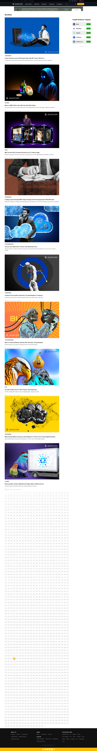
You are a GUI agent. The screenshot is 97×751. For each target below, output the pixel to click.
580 (20, 563)
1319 (28, 653)
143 (20, 509)
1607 (62, 686)
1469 (62, 669)
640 (59, 568)
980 (45, 610)
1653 (62, 692)
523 (53, 554)
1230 (37, 641)
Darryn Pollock (8, 299)
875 (8, 599)
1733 (28, 703)
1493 (65, 672)
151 (42, 509)
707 (53, 577)
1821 (17, 714)
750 (45, 582)
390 (67, 538)
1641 (28, 692)
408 (53, 540)
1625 (48, 689)
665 (65, 571)
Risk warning (55, 738)
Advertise (67, 4)
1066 (28, 622)
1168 (56, 633)
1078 (62, 622)
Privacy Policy (48, 738)
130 (48, 507)
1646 (42, 692)
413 (67, 540)
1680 (9, 697)
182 (64, 512)
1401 (65, 661)
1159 (31, 633)
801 (59, 588)
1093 (39, 625)
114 (67, 504)
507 (8, 554)
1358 (9, 658)
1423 (62, 664)
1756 (28, 706)
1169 (59, 633)
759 (6, 585)
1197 (8, 639)
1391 (37, 661)
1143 (51, 630)
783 (8, 588)
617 (59, 566)
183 (67, 512)
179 (56, 512)
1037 (11, 619)
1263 (65, 644)
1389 (31, 661)
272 (59, 524)
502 (59, 552)
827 (67, 591)
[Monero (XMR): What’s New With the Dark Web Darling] (32, 100)
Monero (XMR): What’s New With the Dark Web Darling (20, 105)
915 (56, 602)
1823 (23, 714)
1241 (67, 641)
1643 (34, 692)
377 (31, 538)
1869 (23, 720)
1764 (51, 706)
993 (17, 613)
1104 (6, 627)
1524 (23, 678)
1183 (34, 636)
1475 (14, 672)
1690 (37, 697)
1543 (11, 681)
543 (45, 557)
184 (6, 515)
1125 (65, 627)
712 (67, 577)
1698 (59, 697)
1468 (59, 669)
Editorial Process (22, 736)
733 (62, 580)
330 (28, 532)
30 (25, 495)
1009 (62, 613)
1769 (65, 706)
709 (59, 577)
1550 (31, 681)
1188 (48, 636)
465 (20, 549)
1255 (42, 644)
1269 (17, 647)
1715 (42, 700)
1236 (54, 641)
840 (39, 594)
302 (14, 529)
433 (59, 543)
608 (34, 566)
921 (8, 605)
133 (56, 507)
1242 (6, 644)
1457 (28, 669)
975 (31, 610)
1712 (34, 700)
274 (65, 524)
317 (56, 529)
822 (53, 591)
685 (56, 574)
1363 (23, 658)
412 (64, 540)
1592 (20, 686)
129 (45, 507)
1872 (31, 720)
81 (39, 501)
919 (67, 602)
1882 (59, 720)
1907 (65, 723)
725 (39, 580)
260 (25, 524)
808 (14, 591)
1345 (37, 655)
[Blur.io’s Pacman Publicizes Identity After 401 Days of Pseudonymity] (32, 337)
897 (6, 602)
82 (42, 501)
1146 (59, 630)
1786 (48, 709)
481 (64, 549)
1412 (31, 664)
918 (64, 602)
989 (6, 613)
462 (11, 549)
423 (31, 543)
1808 (45, 712)
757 (65, 582)
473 (42, 549)
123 (28, 507)
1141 (45, 630)
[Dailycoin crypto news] (18, 4)
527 (65, 554)
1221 (11, 641)
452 (48, 546)
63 (53, 498)
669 (11, 574)
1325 (45, 653)
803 (65, 588)
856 (20, 596)
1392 (39, 661)
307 (28, 529)
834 (22, 594)
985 (59, 610)
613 (48, 566)
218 (36, 518)
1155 (20, 633)
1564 (6, 683)
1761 (42, 706)
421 (25, 543)
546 (53, 557)
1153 (14, 633)
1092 (37, 625)
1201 (20, 639)
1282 (53, 647)
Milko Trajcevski (8, 252)
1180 (25, 636)
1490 (56, 672)
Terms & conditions (41, 741)
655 (37, 571)
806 (8, 591)
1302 (45, 650)
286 (34, 526)
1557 (51, 681)
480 (62, 549)
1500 (20, 675)
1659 (14, 695)
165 (17, 512)
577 (11, 563)
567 (48, 560)
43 (62, 495)
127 (39, 507)
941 (65, 605)
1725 (6, 703)
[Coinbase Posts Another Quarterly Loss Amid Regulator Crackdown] (32, 290)
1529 (37, 678)
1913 (17, 726)
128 (42, 507)
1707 (20, 700)
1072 (45, 622)
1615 (20, 689)
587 (39, 563)
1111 (25, 627)
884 (34, 599)
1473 (9, 672)
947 (17, 608)
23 (5, 495)
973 (25, 610)
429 (48, 543)
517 (36, 554)
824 (59, 591)
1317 (22, 653)
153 (48, 509)
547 (56, 557)
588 (42, 563)
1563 (68, 681)
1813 (59, 712)
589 (45, 563)
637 (51, 568)
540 (37, 557)
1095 (45, 625)
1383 (14, 661)
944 (8, 608)
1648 (48, 692)
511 (19, 554)
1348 (45, 655)
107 (48, 504)
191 (25, 515)
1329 (56, 653)
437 (6, 546)
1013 (8, 616)
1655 (68, 692)
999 (34, 613)
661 (53, 571)
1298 (34, 650)
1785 (45, 709)
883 (31, 599)
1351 (53, 655)
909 (39, 602)
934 (45, 605)
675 (28, 574)
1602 (48, 686)
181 (62, 512)
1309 (65, 650)
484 (8, 552)
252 (67, 521)
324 (11, 532)
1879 (51, 720)
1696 (54, 697)
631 (34, 568)
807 (11, 591)
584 (31, 563)
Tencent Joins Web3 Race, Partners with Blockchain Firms (21, 246)
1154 (17, 633)
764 (20, 585)
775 (51, 585)
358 (42, 535)
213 (22, 518)
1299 (37, 650)
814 (31, 591)
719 (22, 580)
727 (45, 580)
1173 (6, 636)
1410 (25, 664)
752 (51, 582)
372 (17, 538)
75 (22, 501)
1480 (28, 672)
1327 (51, 653)
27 (17, 495)
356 (37, 535)
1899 (42, 723)
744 (28, 582)
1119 (48, 627)
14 (45, 493)
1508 (42, 675)
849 (65, 594)
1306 (56, 650)
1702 (6, 700)
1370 (42, 658)
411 (62, 540)
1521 (14, 678)
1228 (31, 641)
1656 (6, 695)
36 (42, 495)
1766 (56, 706)
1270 (20, 647)
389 (65, 538)
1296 (28, 650)
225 (56, 518)
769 (34, 585)
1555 (45, 681)
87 (56, 501)
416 (11, 543)
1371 (45, 658)
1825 (28, 714)
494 (37, 552)
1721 (59, 700)
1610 (6, 689)
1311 (6, 653)
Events (38, 734)
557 (20, 560)
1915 (23, 726)
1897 (37, 723)
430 (51, 543)
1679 (6, 697)
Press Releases (8, 55)
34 (36, 495)
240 (34, 521)
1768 (62, 706)
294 (56, 526)
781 (67, 585)
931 (36, 605)
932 (39, 605)
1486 (45, 672)
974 (28, 610)
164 (14, 512)
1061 (14, 622)
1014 (11, 616)
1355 (65, 655)
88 (59, 501)
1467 (56, 669)
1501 (23, 675)
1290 (11, 650)
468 (28, 549)
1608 (65, 686)
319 (62, 529)
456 (59, 546)
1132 (20, 630)
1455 (23, 669)
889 (48, 599)
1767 (59, 706)
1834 (54, 714)
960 (53, 608)
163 (11, 512)
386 (56, 538)
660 (51, 571)
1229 (34, 641)
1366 (31, 658)
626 (20, 568)
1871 (28, 720)
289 (42, 526)
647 (14, 571)
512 (22, 554)
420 (23, 543)
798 (51, 588)
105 (42, 504)
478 (56, 549)
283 (25, 526)
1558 (54, 681)
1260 (56, 644)
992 (14, 613)
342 (62, 532)
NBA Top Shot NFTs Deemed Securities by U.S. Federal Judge (22, 152)
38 (47, 495)
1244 (11, 644)
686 (59, 574)
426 (39, 543)
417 (14, 543)
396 (20, 540)
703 (42, 577)
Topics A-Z (50, 734)
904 (25, 602)
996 (25, 613)
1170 (62, 633)
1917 (28, 726)
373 (20, 538)
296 (62, 526)
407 (51, 540)
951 (28, 608)
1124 (62, 627)
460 (6, 549)
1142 (48, 630)
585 (34, 563)
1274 (31, 647)
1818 (8, 714)
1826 (31, 714)
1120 (51, 627)
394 (14, 540)
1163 (42, 633)
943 (6, 608)
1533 (48, 678)
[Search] (75, 4)
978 (39, 610)
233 (14, 521)
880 (22, 599)
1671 (48, 695)
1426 (6, 667)
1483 (37, 672)
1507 (39, 675)
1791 (62, 709)
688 (65, 574)
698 (28, 577)
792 (34, 588)
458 (65, 546)
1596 (31, 686)
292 (51, 526)
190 (22, 515)
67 (64, 498)
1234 (48, 641)
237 (25, 521)
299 (6, 529)
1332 (65, 653)
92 (5, 504)
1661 (20, 695)
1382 (11, 661)
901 (17, 602)
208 (8, 518)
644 (6, 571)
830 (11, 594)
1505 (34, 675)
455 (56, 546)
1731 (22, 703)
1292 (17, 650)
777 (56, 585)
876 (11, 599)
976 (34, 610)
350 (20, 535)
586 (37, 563)
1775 (17, 709)
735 (67, 580)
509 (14, 554)
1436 (34, 667)
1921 (39, 726)
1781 (34, 709)
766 (25, 585)
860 (31, 596)
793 (36, 588)
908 (37, 602)
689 (67, 574)
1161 (36, 633)
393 (11, 540)
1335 (9, 655)
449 (39, 546)
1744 (59, 703)
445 (28, 546)
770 (36, 585)
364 (59, 535)
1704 (11, 700)
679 (39, 574)
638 (53, 568)
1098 (54, 625)
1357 (6, 658)
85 (50, 501)
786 (17, 588)
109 (53, 504)
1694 (48, 697)
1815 (65, 712)
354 (31, 535)
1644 (37, 692)
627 (22, 568)
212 (20, 518)
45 (67, 495)
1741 (51, 703)
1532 (45, 678)
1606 (59, 686)
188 (17, 515)
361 (50, 535)
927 (25, 605)
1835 (56, 714)
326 (17, 532)
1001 (39, 613)
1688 (31, 697)
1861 (65, 717)
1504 (31, 675)
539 (34, 557)
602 (17, 566)
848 (62, 594)
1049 (45, 619)
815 (34, 591)
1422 (59, 664)
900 (14, 602)
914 (53, 602)
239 (31, 521)
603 (20, 566)
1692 (42, 697)
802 (62, 588)
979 (42, 610)
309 (34, 529)
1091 (34, 625)
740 (17, 582)
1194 (65, 636)
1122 (56, 627)
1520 (11, 678)
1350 (51, 655)
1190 (53, 636)
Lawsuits (74, 734)
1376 (59, 658)
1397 (54, 661)
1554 (42, 681)
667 (6, 574)
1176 (14, 636)
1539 (65, 678)
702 (39, 577)
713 (6, 580)
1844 (17, 717)
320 (65, 529)
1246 (17, 644)
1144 (53, 630)
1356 (68, 655)
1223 (17, 641)
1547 (23, 681)
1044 (31, 619)
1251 (31, 644)
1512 (53, 675)
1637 (17, 692)
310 (36, 529)
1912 (14, 726)
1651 (56, 692)
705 (48, 577)
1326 (48, 653)
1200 (17, 639)
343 (65, 532)
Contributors (24, 734)
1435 (31, 667)
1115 (36, 627)
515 (31, 554)
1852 (39, 717)
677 (34, 574)
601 (14, 566)
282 (22, 526)
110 (56, 504)
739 (14, 582)
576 (8, 563)
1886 (6, 723)
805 (6, 591)
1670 (45, 695)
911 (45, 602)
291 (48, 526)
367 (67, 535)
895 (65, 599)
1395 (48, 661)
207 (6, 518)
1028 (51, 616)
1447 (65, 667)
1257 (48, 644)
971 (20, 610)
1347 (42, 655)
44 (64, 495)
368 (6, 538)
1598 (37, 686)
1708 (23, 700)
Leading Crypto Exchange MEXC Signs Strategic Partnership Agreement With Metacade (29, 199)
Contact (18, 734)
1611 (8, 689)
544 (48, 557)
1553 (39, 681)
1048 (42, 619)
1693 (45, 697)
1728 (14, 703)
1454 (20, 669)
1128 (8, 630)
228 (65, 518)
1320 (31, 653)
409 (56, 540)
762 (14, 585)
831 (14, 594)
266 (42, 524)
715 (11, 580)
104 (39, 504)
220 (42, 518)
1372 (48, 658)
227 (62, 518)
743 (25, 582)
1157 (25, 633)
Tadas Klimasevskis (9, 156)
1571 (25, 683)
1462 (42, 669)
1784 (42, 709)
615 (53, 566)
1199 (14, 639)
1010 (65, 613)
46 (5, 498)
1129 (11, 630)
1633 (6, 692)
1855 (48, 717)
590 (48, 563)
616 (56, 566)
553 (8, 560)
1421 (56, 664)
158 (62, 509)
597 (67, 563)
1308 (62, 650)
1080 (68, 622)
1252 (34, 644)
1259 (54, 644)
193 (31, 515)
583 (28, 563)
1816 (67, 712)
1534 (51, 678)
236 (22, 521)
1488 (51, 672)
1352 (56, 655)
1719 (53, 700)
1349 (48, 655)
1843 (14, 717)
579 (17, 563)
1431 (20, 667)
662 (56, 571)
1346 (39, 655)
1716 (45, 700)
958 (48, 608)
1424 (65, 664)
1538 (62, 678)
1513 (56, 675)
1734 (31, 703)
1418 (48, 664)
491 (28, 552)
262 (31, 524)
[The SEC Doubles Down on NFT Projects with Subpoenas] (32, 384)
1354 (62, 655)
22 (67, 493)
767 (28, 585)
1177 (17, 636)
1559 (56, 681)
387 (59, 538)
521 (48, 554)
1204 (28, 639)
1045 (34, 619)
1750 (11, 706)
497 (45, 552)
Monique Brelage (9, 346)
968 (11, 610)
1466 (54, 669)
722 (31, 580)
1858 (56, 717)
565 (42, 560)
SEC (70, 734)
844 (51, 594)
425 (37, 543)
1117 (42, 627)
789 (25, 588)
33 (33, 495)
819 (45, 591)
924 (17, 605)
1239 (62, 641)
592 (53, 563)
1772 (9, 709)
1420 (54, 664)
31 (28, 495)
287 (36, 526)
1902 (51, 723)
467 (25, 549)
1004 (48, 613)
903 (23, 602)
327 (20, 532)
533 (17, 557)
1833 (51, 714)
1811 (53, 712)
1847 (25, 717)
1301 (42, 650)
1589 (11, 686)
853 (11, 596)
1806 (39, 712)
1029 (54, 616)
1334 (6, 655)
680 (42, 574)
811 (22, 591)
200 (51, 515)
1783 (39, 709)
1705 (14, 700)
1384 (17, 661)
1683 (17, 697)
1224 (20, 641)
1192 (59, 636)
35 (39, 495)
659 (48, 571)
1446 (62, 667)
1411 (28, 664)
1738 (42, 703)
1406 (14, 664)
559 (25, 560)
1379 (68, 658)
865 (45, 596)
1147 (62, 630)
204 (62, 515)
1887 (9, 723)
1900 (45, 723)
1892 (23, 723)
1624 (45, 689)
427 (42, 543)
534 (20, 557)
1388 (28, 661)
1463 (45, 669)
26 (14, 495)
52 (22, 498)
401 (34, 540)
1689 (34, 697)
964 (65, 608)
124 (31, 507)
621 (6, 568)
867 (51, 596)
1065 (25, 622)
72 (14, 501)
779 (62, 585)
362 (53, 535)
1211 (48, 639)
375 (25, 538)
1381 (8, 661)
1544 (14, 681)
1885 (68, 720)
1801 (25, 712)
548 (59, 557)
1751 (14, 706)
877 (14, 599)
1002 (42, 613)
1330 (59, 653)
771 (39, 585)
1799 (20, 712)
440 (14, 546)
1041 (23, 619)
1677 (65, 695)
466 (23, 549)
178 (53, 512)
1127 (6, 630)
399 (28, 540)
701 (36, 577)
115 (5, 507)
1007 (56, 613)
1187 (45, 636)
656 (39, 571)
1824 (25, 714)
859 (28, 596)
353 (28, 535)
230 (6, 521)
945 (11, 608)
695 (20, 577)
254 (8, 524)
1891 (20, 723)
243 (42, 521)
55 (31, 498)
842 (45, 594)
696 (23, 577)
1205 (31, 639)
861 (34, 596)
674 (25, 574)
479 (59, 549)
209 (11, 518)
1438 (39, 667)
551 (67, 557)
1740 (48, 703)
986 (62, 610)
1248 (23, 644)
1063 (20, 622)
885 (36, 599)
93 (8, 504)
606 (28, 566)
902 (20, 602)
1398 (56, 661)
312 (42, 529)
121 (22, 507)
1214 (56, 639)
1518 (6, 678)
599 (8, 566)
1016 (17, 616)
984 (56, 610)
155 (53, 509)
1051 (51, 619)
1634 (9, 692)
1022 (34, 616)
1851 (37, 717)
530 (8, 557)
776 (53, 585)
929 (31, 605)
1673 (54, 695)
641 (62, 568)
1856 (51, 717)
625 (17, 568)
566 (45, 560)
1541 (6, 681)
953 (34, 608)
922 (11, 605)
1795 (9, 712)
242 (39, 521)
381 (42, 538)
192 (28, 515)
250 (62, 521)
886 (39, 599)
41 (56, 495)
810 (20, 591)
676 (31, 574)
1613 (14, 689)
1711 (31, 700)
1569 (20, 683)
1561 (62, 681)
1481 (31, 672)
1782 (37, 709)
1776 (20, 709)
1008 (59, 613)
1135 (28, 630)
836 (28, 594)
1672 (51, 695)
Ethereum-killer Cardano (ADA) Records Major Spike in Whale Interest (24, 484)
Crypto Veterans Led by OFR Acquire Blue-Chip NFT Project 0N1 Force (24, 58)
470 (34, 549)
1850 (34, 717)
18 (56, 493)
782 (6, 588)
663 (59, 571)
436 (67, 543)
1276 (37, 647)
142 (17, 509)
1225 (23, 641)
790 (28, 588)
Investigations (65, 734)
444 (25, 546)
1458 (31, 669)
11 (36, 493)
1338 (17, 655)
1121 (53, 627)
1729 (17, 703)
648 (17, 571)
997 (28, 613)
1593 (23, 686)
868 (53, 596)
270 (53, 524)
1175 (11, 636)
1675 (59, 695)
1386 (23, 661)
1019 (25, 616)
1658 (11, 695)
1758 (34, 706)
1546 (20, 681)
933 (42, 605)
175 (45, 512)
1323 (39, 653)
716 (14, 580)
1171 (64, 633)
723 (34, 580)
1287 (67, 647)
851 (6, 596)
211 (17, 518)
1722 (62, 700)
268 (48, 524)
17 (53, 493)
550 (65, 557)
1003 (45, 613)
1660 (17, 695)
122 (25, 507)
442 (20, 546)
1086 (20, 625)
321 (67, 529)
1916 (25, 726)
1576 (39, 683)
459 (67, 546)
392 (8, 540)
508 (11, 554)
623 (11, 568)
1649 (51, 692)
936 (51, 605)
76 (25, 501)
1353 (59, 655)
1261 (59, 644)
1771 (6, 709)
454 (53, 546)
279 (14, 526)
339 (53, 532)
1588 (9, 686)
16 (50, 493)
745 (31, 582)
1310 (67, 650)
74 (19, 501)
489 (23, 552)
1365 (28, 658)
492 (31, 552)
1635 (11, 692)
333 (36, 532)
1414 (37, 664)
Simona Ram (8, 109)
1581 (53, 683)
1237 (56, 641)
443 (23, 546)
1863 (6, 720)
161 (5, 512)
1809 (48, 712)
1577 (42, 683)
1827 (34, 714)
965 (67, 608)
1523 (20, 678)
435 (65, 543)
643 (67, 568)
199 (48, 515)
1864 (9, 720)
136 (64, 507)
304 (20, 529)
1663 (25, 695)
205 (65, 515)
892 (56, 599)
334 (39, 532)
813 (28, 591)
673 (22, 574)
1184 (37, 636)
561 (31, 560)
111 (59, 504)
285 (31, 526)
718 (20, 580)
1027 (48, 616)
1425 (68, 664)
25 (11, 495)
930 (34, 605)
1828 (37, 714)
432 (56, 543)
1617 (25, 689)
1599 (40, 686)
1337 (14, 655)
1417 (45, 664)
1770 (68, 706)
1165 (48, 633)
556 (17, 560)
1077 (59, 622)
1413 (34, 664)
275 (67, 524)
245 (48, 521)
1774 (14, 709)
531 (11, 557)
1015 (14, 616)
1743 (56, 703)
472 (39, 549)
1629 (59, 689)
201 (53, 515)
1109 (20, 627)
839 (36, 594)
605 (25, 566)
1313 (11, 653)
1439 (42, 667)
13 (42, 493)
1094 (42, 625)
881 (25, 599)
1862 (68, 717)
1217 (65, 639)
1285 (62, 647)
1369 (39, 658)
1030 (56, 616)
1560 (59, 681)
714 (8, 580)
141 (14, 509)
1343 (31, 655)
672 (20, 574)
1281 (51, 647)
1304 (51, 650)
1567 (14, 683)
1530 (39, 678)
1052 (54, 619)
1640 (25, 692)
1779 (28, 709)
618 (62, 566)
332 (34, 532)
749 (42, 582)
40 (53, 495)
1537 (59, 678)
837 (31, 594)
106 (45, 504)
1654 (65, 692)
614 (50, 566)
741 (20, 582)
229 (67, 518)
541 (39, 557)
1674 (56, 695)
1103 (67, 625)
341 (59, 532)
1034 (68, 616)
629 (28, 568)
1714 (39, 700)
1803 (31, 712)
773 (45, 585)
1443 (54, 667)
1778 (25, 709)
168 (25, 512)
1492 (62, 672)
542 (42, 557)
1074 (51, 622)
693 (14, 577)
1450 (9, 669)
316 (53, 529)
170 (31, 512)
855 (17, 596)
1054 (59, 619)
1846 (23, 717)
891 (53, 599)
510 (17, 554)
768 (31, 585)
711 (64, 577)
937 (53, 605)
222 (48, 518)
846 (56, 594)
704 (45, 577)
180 (59, 512)
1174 (8, 636)
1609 (68, 686)
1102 (65, 625)
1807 (42, 712)
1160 (34, 633)
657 (42, 571)
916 (59, 602)
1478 (23, 672)
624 (14, 568)
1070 (39, 622)
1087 (23, 625)
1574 (34, 683)
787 (20, 588)
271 (56, 524)
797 (48, 588)
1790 (59, 709)
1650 (54, 692)
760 (8, 585)
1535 (54, 678)
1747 (68, 703)
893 (59, 599)
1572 (28, 683)
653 (31, 571)
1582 (56, 683)
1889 (14, 723)
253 (6, 524)
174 (42, 512)
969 (14, 610)
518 (39, 554)
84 (47, 501)
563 (37, 560)
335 (42, 532)
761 (11, 585)
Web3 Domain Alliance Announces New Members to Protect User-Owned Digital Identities (30, 437)
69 (5, 501)
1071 (42, 622)
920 (6, 605)
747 (36, 582)
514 (28, 554)
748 (39, 582)
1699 (62, 697)
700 (34, 577)
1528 (34, 678)
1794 (6, 712)
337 (48, 532)
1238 (59, 641)
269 (51, 524)
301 (11, 529)
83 (45, 501)
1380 (6, 661)
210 (14, 518)
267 (45, 524)
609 (37, 566)
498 (48, 552)
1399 (59, 661)
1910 (8, 726)
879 (20, 599)
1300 (39, 650)
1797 (14, 712)
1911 (11, 726)
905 (28, 602)
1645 (40, 692)
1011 (67, 613)
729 (51, 580)
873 (67, 596)
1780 (31, 709)
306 (25, 529)
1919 (34, 726)
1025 (42, 616)
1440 (45, 667)
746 (34, 582)
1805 (37, 712)
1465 (51, 669)
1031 (59, 616)
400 (31, 540)
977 (36, 610)
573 (65, 560)
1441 (48, 667)
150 (39, 509)
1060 (11, 622)
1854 (45, 717)
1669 (42, 695)
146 (28, 509)
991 (11, 613)
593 (56, 563)
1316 (20, 653)
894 (62, 599)
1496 (9, 675)
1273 (28, 647)
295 (59, 526)
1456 (25, 669)
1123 (59, 627)
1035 (6, 619)
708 (56, 577)
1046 (37, 619)
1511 (50, 675)
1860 (62, 717)
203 (59, 515)
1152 (11, 633)
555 (14, 560)
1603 (51, 686)
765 (23, 585)
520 (45, 554)
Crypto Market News (9, 244)
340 (56, 532)
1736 (37, 703)
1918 (31, 726)
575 (6, 563)
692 (11, 577)
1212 (51, 639)
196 (39, 515)
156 (56, 509)
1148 (65, 630)
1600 (42, 686)
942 (67, 605)
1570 (23, 683)
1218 (67, 639)
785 (14, 588)
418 (17, 543)
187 (14, 515)
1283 (56, 647)
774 (48, 585)
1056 (65, 619)
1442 (51, 667)
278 (11, 526)
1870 (25, 720)
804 (67, 588)
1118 (45, 627)
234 (17, 521)
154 (50, 509)
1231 (39, 641)
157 (59, 509)
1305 (54, 650)
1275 (34, 647)
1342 (28, 655)
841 (42, 594)
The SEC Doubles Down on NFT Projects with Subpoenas (21, 389)
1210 (45, 639)
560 (28, 560)
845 (53, 594)
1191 (56, 636)
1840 (6, 717)
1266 (9, 647)
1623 (42, 689)
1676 (62, 695)
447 (34, 546)
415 (8, 543)
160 (67, 509)
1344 (34, 655)
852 (8, 596)
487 (17, 552)
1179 (23, 636)
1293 (20, 650)
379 (36, 538)
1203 (25, 639)
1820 (14, 714)
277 (8, 526)
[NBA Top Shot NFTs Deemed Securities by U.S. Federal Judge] (32, 147)
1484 (39, 672)
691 (8, 577)
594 (59, 563)
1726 (9, 703)
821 (50, 591)
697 (25, 577)
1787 (51, 709)
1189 (51, 636)
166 (20, 512)
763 (17, 585)
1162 (39, 633)
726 (42, 580)
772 (42, 585)
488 (20, 552)
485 (11, 552)
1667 (37, 695)
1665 (31, 695)
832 (17, 594)
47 (8, 498)
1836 (59, 714)
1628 (56, 689)
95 (14, 504)
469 (31, 549)
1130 (14, 630)
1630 (62, 689)
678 (36, 574)
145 (25, 509)
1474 (11, 672)
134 (59, 507)
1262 (62, 644)
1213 (53, 639)
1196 (6, 639)
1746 (65, 703)
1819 (11, 714)
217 (34, 518)
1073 (48, 622)
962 (59, 608)
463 (14, 549)
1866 (14, 720)
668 (8, 574)
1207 (37, 639)
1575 (37, 683)
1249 (25, 644)
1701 (67, 697)
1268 (14, 647)
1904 (56, 723)
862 (36, 596)
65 (59, 498)
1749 (9, 706)
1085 (17, 625)
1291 (14, 650)
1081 (6, 625)
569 (53, 560)
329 (25, 532)
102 (34, 504)
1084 (14, 625)
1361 (17, 658)
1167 (53, 633)
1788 (53, 709)
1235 (51, 641)
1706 (17, 700)
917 (62, 602)
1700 (65, 697)
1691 (39, 697)
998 (31, 613)
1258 (51, 644)
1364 (25, 658)
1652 (59, 692)
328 (22, 532)
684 (53, 574)
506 (6, 554)
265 (39, 524)
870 (59, 596)
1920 (37, 726)
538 (31, 557)
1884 (65, 720)
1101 (62, 625)
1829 (39, 714)
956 (42, 608)
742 (22, 582)
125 (34, 507)
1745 (62, 703)
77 (28, 501)
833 (20, 594)
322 (6, 532)
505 (67, 552)
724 (36, 580)
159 (65, 509)
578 (14, 563)
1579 (48, 683)
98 (22, 504)
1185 (39, 636)
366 (65, 535)
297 (65, 526)
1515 (62, 675)
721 (28, 580)
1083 (11, 625)
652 (28, 571)
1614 (17, 689)
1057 (68, 619)
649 (20, 571)
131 (50, 507)
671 (17, 574)
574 (67, 560)
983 (53, 610)
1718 (51, 700)
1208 (39, 639)
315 (50, 529)
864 (42, 596)
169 (28, 512)
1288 (6, 650)
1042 (25, 619)
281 (20, 526)
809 (17, 591)
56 (33, 498)
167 (22, 512)
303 (17, 529)
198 (45, 515)
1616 (23, 689)
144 (22, 509)
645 (8, 571)
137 (67, 507)
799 (53, 588)
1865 (11, 720)
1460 (37, 669)
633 (39, 568)
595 (62, 563)
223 (51, 518)
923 (14, 605)
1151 (8, 633)
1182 (31, 636)
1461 (39, 669)
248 (56, 521)
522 (51, 554)
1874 (37, 720)
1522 (17, 678)
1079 (65, 622)
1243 (9, 644)
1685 (23, 697)
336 (45, 532)
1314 (14, 653)
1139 (39, 630)
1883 (62, 720)
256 (14, 524)
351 (22, 535)
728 (48, 580)
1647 (45, 692)
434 (62, 543)
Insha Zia (7, 393)
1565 (9, 683)
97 (19, 504)
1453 (17, 669)
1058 (6, 622)
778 (59, 585)
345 (6, 535)
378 (34, 538)
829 (8, 594)
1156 (23, 633)
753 (53, 582)
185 (8, 515)
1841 (8, 717)
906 (31, 602)
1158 (28, 633)
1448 (68, 667)
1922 (42, 726)
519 (42, 554)
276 (6, 526)
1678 (68, 695)
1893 (25, 723)
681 (45, 574)
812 (25, 591)
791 (31, 588)
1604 (54, 686)
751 (48, 582)
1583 (59, 683)
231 (8, 521)
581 (22, 563)
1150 (6, 633)
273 (62, 524)
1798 (17, 712)
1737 (39, 703)
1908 (68, 723)
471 (36, 549)
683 (51, 574)
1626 (51, 689)
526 (62, 554)
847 (59, 594)
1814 (62, 712)
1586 (68, 683)
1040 (20, 619)
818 (42, 591)
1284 (59, 647)
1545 (17, 681)
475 (48, 549)
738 (11, 582)
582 (25, 563)
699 (31, 577)
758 (67, 582)
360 (48, 535)
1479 (25, 672)
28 (19, 495)
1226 (25, 641)
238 (28, 521)
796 (45, 588)
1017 (20, 616)
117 (11, 507)
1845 (20, 717)
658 (45, 571)
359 (45, 535)
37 (45, 495)
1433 (25, 667)
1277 (39, 647)
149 (36, 509)
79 (33, 501)
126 (36, 507)
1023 (37, 616)
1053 (56, 619)
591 (50, 563)
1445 (59, 667)
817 (39, 591)
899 (11, 602)
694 (17, 577)
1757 (31, 706)
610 (39, 566)
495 (39, 552)
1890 (17, 723)
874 (6, 599)
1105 (8, 627)
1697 (56, 697)
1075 (54, 622)
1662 (23, 695)
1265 (6, 647)
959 (51, 608)
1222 (14, 641)
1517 (67, 675)
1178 (20, 636)
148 (34, 509)
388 (62, 538)
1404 (9, 664)
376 (28, 538)
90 (64, 501)
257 (17, 524)
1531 (42, 678)
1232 (42, 641)
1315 (17, 653)
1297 (31, 650)
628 (25, 568)
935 (48, 605)
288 (39, 526)
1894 (28, 723)
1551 (34, 681)
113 (64, 504)
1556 (48, 681)
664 (62, 571)
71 (11, 501)
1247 (20, 644)
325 (14, 532)
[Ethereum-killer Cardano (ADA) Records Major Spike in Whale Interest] (32, 479)
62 (50, 498)
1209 (42, 639)
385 (53, 538)
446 (31, 546)
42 (59, 495)
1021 (31, 616)
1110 (22, 627)
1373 (51, 658)
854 (14, 596)
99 (25, 504)
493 (34, 552)
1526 (28, 678)
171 (33, 512)
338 (51, 532)
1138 (36, 630)
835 (25, 594)
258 (20, 524)
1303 (48, 650)
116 (8, 507)
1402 (68, 661)
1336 (11, 655)
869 (56, 596)
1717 (48, 700)
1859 (59, 717)
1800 (23, 712)
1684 (20, 697)
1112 (28, 627)
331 (31, 532)
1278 (42, 647)
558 (23, 560)
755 (59, 582)
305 (23, 529)
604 (23, 566)
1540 (68, 678)
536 (25, 557)
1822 (20, 714)
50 (17, 498)
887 (42, 599)
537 (28, 557)
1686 (25, 697)
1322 (37, 653)
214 (25, 518)
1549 (28, 681)
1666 (34, 695)
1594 (25, 686)
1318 (25, 653)
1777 (23, 709)
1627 (54, 689)
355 (34, 535)
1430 (17, 667)
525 (59, 554)
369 (8, 538)
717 (17, 580)
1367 (34, 658)
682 (48, 574)
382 (45, 538)
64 (56, 498)
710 (62, 577)
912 (48, 602)
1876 (42, 720)
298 (67, 526)
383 (48, 538)
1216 (62, 639)
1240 (65, 641)
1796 (11, 712)
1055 (62, 619)
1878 (48, 720)
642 (65, 568)
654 (34, 571)
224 (53, 518)
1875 (39, 720)
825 (62, 591)
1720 (56, 700)
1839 (68, 714)
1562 (65, 681)
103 (36, 504)
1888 (11, 723)
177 (50, 512)
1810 (51, 712)
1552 (37, 681)
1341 (25, 655)
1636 (14, 692)
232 (11, 521)
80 (36, 501)
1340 (23, 655)
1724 (68, 700)
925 (20, 605)
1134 (25, 630)
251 (64, 521)
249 (59, 521)
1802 (28, 712)
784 (11, 588)
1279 (45, 647)
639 (56, 568)
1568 (17, 683)
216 (31, 518)
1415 (39, 664)
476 (51, 549)
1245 (14, 644)
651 (25, 571)
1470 (65, 669)
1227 (28, 641)
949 (23, 608)
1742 (54, 703)
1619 (31, 689)
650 (23, 571)
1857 (54, 717)
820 (48, 591)
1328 (53, 653)
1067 (31, 622)
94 (11, 504)
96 (17, 504)
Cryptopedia (43, 734)
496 (42, 552)
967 (8, 610)
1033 (65, 616)
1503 (28, 675)
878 (17, 599)
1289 (9, 650)
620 (67, 566)
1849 (31, 717)
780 (65, 585)
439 (11, 546)
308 (31, 529)
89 (62, 501)
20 (62, 493)
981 (48, 610)
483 (6, 552)
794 (39, 588)
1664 (28, 695)
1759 (37, 706)
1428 (11, 667)
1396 (51, 661)
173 (39, 512)
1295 (25, 650)
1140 (42, 630)
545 (51, 557)
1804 (34, 712)
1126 (67, 627)
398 (25, 540)
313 (45, 529)
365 (62, 535)
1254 (39, 644)
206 (67, 515)
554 (11, 560)
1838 (65, 714)
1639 (23, 692)
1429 (14, 667)
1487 (48, 672)
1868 (20, 720)
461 (8, 549)
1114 (34, 627)
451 (45, 546)
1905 (59, 723)
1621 (37, 689)
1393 (42, 661)
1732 (25, 703)
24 (8, 495)
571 (59, 560)
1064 (23, 622)
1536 (56, 678)
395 (17, 540)
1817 (6, 714)
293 (53, 526)
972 (22, 610)
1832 (48, 714)
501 (56, 552)
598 (6, 566)
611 (42, 566)
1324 (42, 653)
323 (8, 532)
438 (8, 546)
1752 (17, 706)
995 (23, 613)
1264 (68, 644)
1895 (31, 723)
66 (62, 498)
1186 (42, 636)
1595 (28, 686)
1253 (37, 644)
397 (22, 540)
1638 (20, 692)
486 (14, 552)
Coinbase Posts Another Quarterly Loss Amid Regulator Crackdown (24, 295)
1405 (11, 664)
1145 (56, 630)
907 (34, 602)
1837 (62, 714)
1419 (51, 664)
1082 (9, 625)
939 (59, 605)
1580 (51, 683)
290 (45, 526)
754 (56, 582)
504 (65, 552)
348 (14, 535)
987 (65, 610)
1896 (34, 723)
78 (31, 501)
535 (23, 557)
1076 (56, 622)
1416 (42, 664)
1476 (17, 672)
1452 (14, 669)
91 (67, 501)
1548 (25, 681)
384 (51, 538)
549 (62, 557)
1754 (23, 706)
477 (53, 549)
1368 (37, 658)
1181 (28, 636)
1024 (39, 616)
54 (28, 498)
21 (64, 493)
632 (36, 568)
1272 (25, 647)
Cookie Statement (40, 738)
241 (36, 521)
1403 (6, 664)
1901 (48, 723)
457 (62, 546)
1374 (54, 658)
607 (31, 566)
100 (28, 504)
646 (11, 571)
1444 (56, 667)
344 (67, 532)
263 (34, 524)
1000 (37, 613)
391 (6, 540)
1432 (23, 667)
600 (11, 566)
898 (8, 602)
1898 (39, 723)
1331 (62, 653)
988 (67, 610)
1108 (17, 627)
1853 (42, 717)
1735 (34, 703)
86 (53, 501)
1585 (65, 683)
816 (36, 591)
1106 (11, 627)
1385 (20, 661)
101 (31, 504)
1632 (68, 689)
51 (19, 498)
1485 (42, 672)
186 (11, 515)
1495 (6, 675)
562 (34, 560)
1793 (68, 709)
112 (62, 504)
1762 (45, 706)
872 (65, 596)
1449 (6, 669)
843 (48, 594)
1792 (65, 709)
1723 (65, 700)
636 (48, 568)
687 (62, 574)
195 (36, 515)
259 (23, 524)
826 (65, 591)
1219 (6, 641)
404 (42, 540)
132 (53, 507)
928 (28, 605)
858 (25, 596)
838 (34, 594)
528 (67, 554)
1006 (54, 613)
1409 (23, 664)
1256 (45, 644)
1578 (45, 683)
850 (67, 594)
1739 (45, 703)
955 (39, 608)
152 (45, 509)
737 (8, 582)
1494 (68, 672)
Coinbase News (8, 292)
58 (39, 498)
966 (6, 610)
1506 (37, 675)
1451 (11, 669)
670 (14, 574)
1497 (11, 675)
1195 (67, 636)
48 (11, 498)
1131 (17, 630)
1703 (9, 700)
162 (8, 512)
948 (20, 608)
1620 (34, 689)
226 (59, 518)
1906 (62, 723)
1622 (39, 689)
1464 (48, 669)
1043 (28, 619)
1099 (56, 625)
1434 (28, 667)
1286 (65, 647)
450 (42, 546)
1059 (9, 622)
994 (20, 613)
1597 (34, 686)
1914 (20, 726)
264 (37, 524)
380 (39, 538)
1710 (28, 700)
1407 (17, 664)
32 (31, 495)
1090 (31, 625)
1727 (11, 703)
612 (45, 566)
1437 (37, 667)
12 (39, 493)
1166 (51, 633)
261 (28, 524)
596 (65, 563)
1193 (62, 636)
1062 (17, 622)
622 (8, 568)
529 (6, 557)
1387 (25, 661)
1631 (65, 689)
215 (28, 518)
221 (45, 518)
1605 (56, 686)
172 (36, 512)
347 (11, 535)
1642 (31, 692)
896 (67, 599)
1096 (48, 625)
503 (62, 552)
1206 (34, 639)
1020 (28, 616)
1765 (54, 706)
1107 (14, 627)
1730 (20, 703)
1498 (14, 675)
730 (53, 580)
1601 (45, 686)
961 (56, 608)
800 (56, 588)
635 (45, 568)
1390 (34, 661)
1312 (8, 653)
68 (67, 498)
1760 (39, 706)
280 (17, 526)
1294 (23, 650)
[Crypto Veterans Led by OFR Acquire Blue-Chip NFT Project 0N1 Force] (32, 53)
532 (14, 557)
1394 (45, 661)
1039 (17, 619)
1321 (34, 653)
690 (6, 577)
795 (42, 588)
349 (17, 535)
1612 (11, 689)
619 (65, 566)
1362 (20, 658)
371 (14, 538)
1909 (6, 726)
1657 (9, 695)
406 (48, 540)
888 (45, 599)
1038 (14, 619)
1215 (59, 639)
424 (34, 543)
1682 (14, 697)
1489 (54, 672)
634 (42, 568)
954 (37, 608)
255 (11, 524)
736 (6, 582)
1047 (39, 619)
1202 (23, 639)
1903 (54, 723)
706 (51, 577)
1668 (39, 695)
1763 (48, 706)
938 (56, 605)
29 (22, 495)
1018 (23, 616)
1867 (17, 720)
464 (17, 549)
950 (25, 608)
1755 (25, 706)
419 (20, 543)
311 (39, 529)
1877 (45, 720)
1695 (51, 697)
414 (6, 543)
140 (11, 509)
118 (14, 507)
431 (53, 543)
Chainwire (7, 62)
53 (25, 498)
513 (25, 554)
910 (42, 602)
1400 (62, 661)
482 (67, 549)
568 (51, 560)
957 (45, 608)
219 (39, 518)
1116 (39, 627)
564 (39, 560)
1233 (45, 641)
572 (62, 560)
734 (65, 580)
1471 (67, 669)
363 (56, 535)
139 (8, 509)
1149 (67, 630)
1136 (31, 630)
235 (20, 521)
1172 (67, 633)
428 (45, 543)
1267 (11, 647)
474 (45, 549)
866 (48, 596)
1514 (59, 675)
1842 (11, 717)
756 (62, 582)
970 (17, 610)
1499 (17, 675)
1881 (56, 720)
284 (28, 526)
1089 (28, 625)
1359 (11, 658)
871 (62, 596)
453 (51, 546)
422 (28, 543)
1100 (59, 625)
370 (11, 538)
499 (51, 552)
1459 (34, 669)
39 (50, 495)
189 (20, 515)
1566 (11, 683)
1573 (31, 683)
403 (39, 540)
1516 (65, 675)
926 (23, 605)
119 (17, 507)
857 (22, 596)
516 (34, 554)
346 (8, 535)
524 (56, 554)
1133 (22, 630)
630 (31, 568)
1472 (6, 672)
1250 (28, 644)
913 (50, 602)
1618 (28, 689)
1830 (42, 714)
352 (25, 535)
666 (67, 571)
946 (14, 608)
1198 (11, 639)
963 (62, 608)
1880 (54, 720)
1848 (28, 717)
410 (59, 540)
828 (6, 594)
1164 (45, 633)
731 (56, 580)
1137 (34, 630)
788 (22, 588)
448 (37, 546)
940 (62, 605)
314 (48, 529)
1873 (34, 720)
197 (42, 515)
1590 (14, 686)
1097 (51, 625)
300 (8, 529)
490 (25, 552)
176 (48, 512)
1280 (48, 647)
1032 (62, 616)
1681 (11, 697)
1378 (65, 658)
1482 (34, 672)
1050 (48, 619)
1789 (56, 709)
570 (56, 560)
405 (45, 540)
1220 (9, 641)
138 (6, 509)
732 (59, 580)
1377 (62, 658)
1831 (45, 714)
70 (8, 501)
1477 (20, 672)
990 (8, 613)
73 (17, 501)
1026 (45, 616)
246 (51, 521)
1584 (62, 683)
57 (36, 498)
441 (17, 546)
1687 (28, 697)
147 (31, 509)
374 (22, 538)
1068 (34, 622)
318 (59, 529)
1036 (9, 619)
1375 (56, 658)
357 (39, 535)
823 (56, 591)
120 (20, 507)
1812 (56, 712)
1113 (31, 627)
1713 (36, 700)
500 (53, 552)
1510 (48, 675)
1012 (6, 616)
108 (50, 504)
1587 (6, 686)
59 (42, 498)
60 (45, 498)
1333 (67, 653)
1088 (25, 625)
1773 (11, 709)
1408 (20, 664)
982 (51, 610)
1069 (37, 622)
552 (6, 560)
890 (51, 599)
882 (28, 599)
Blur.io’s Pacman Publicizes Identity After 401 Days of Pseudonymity (24, 342)
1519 (8, 678)
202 (56, 515)
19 (59, 493)
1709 (25, 700)
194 (34, 515)
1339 (20, 655)
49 (14, 498)
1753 (20, 706)
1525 (25, 678)
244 (45, 521)
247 (53, 521)
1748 (6, 706)
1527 (31, 678)
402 (37, 540)
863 (39, 596)
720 (25, 580)
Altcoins (7, 102)
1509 (45, 675)
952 (31, 608)
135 (62, 507)
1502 (25, 675)
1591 (17, 686)
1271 (22, 647)
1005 (51, 613)
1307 (59, 650)
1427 (9, 667)
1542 (9, 681)
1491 (59, 672)
